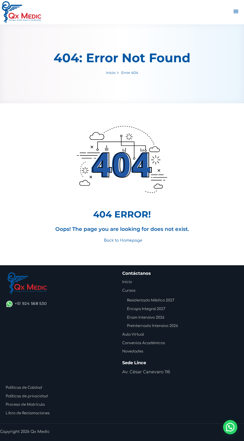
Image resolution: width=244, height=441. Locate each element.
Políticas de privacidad (27, 396)
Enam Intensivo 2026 (145, 318)
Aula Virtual (133, 334)
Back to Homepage (123, 240)
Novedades (132, 351)
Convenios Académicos (143, 343)
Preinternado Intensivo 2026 (152, 326)
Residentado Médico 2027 (150, 300)
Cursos (128, 291)
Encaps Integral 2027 (146, 309)
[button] (230, 427)
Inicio (110, 72)
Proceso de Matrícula (25, 405)
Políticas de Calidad (24, 388)
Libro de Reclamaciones (28, 413)
